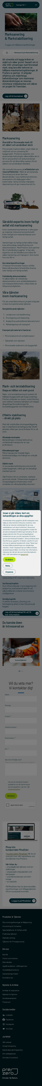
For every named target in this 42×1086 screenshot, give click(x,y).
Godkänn (9, 559)
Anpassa (9, 572)
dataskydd (24, 554)
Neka (7, 565)
